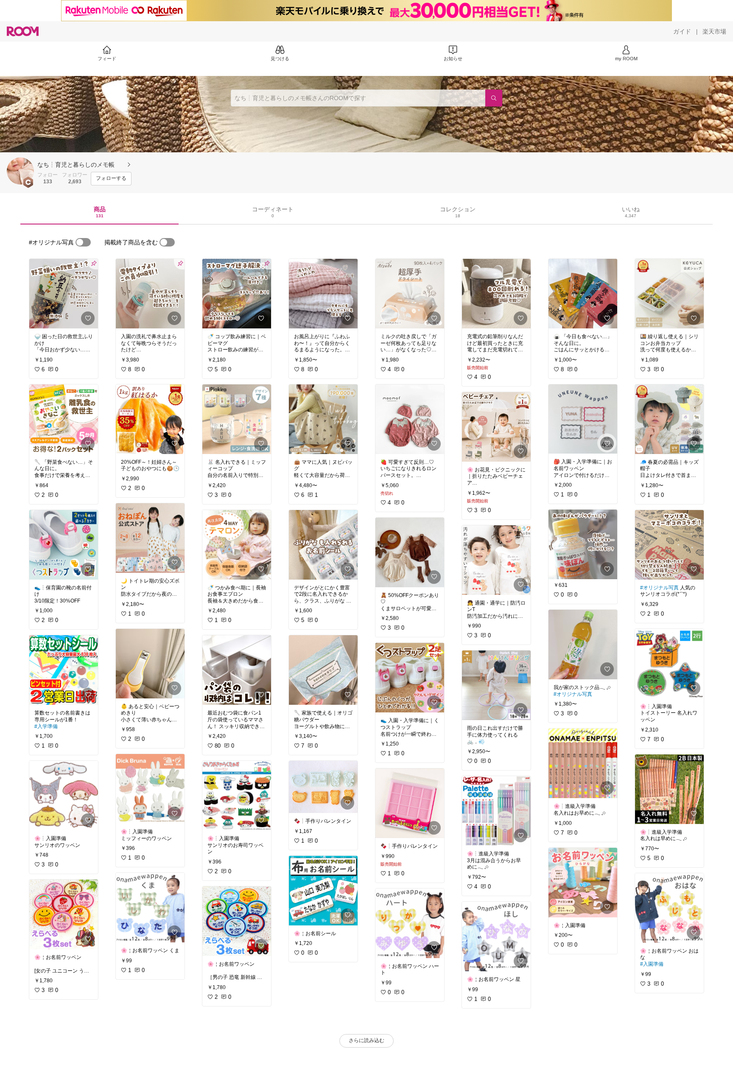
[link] (63, 293)
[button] (20, 171)
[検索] (493, 98)
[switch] (83, 242)
